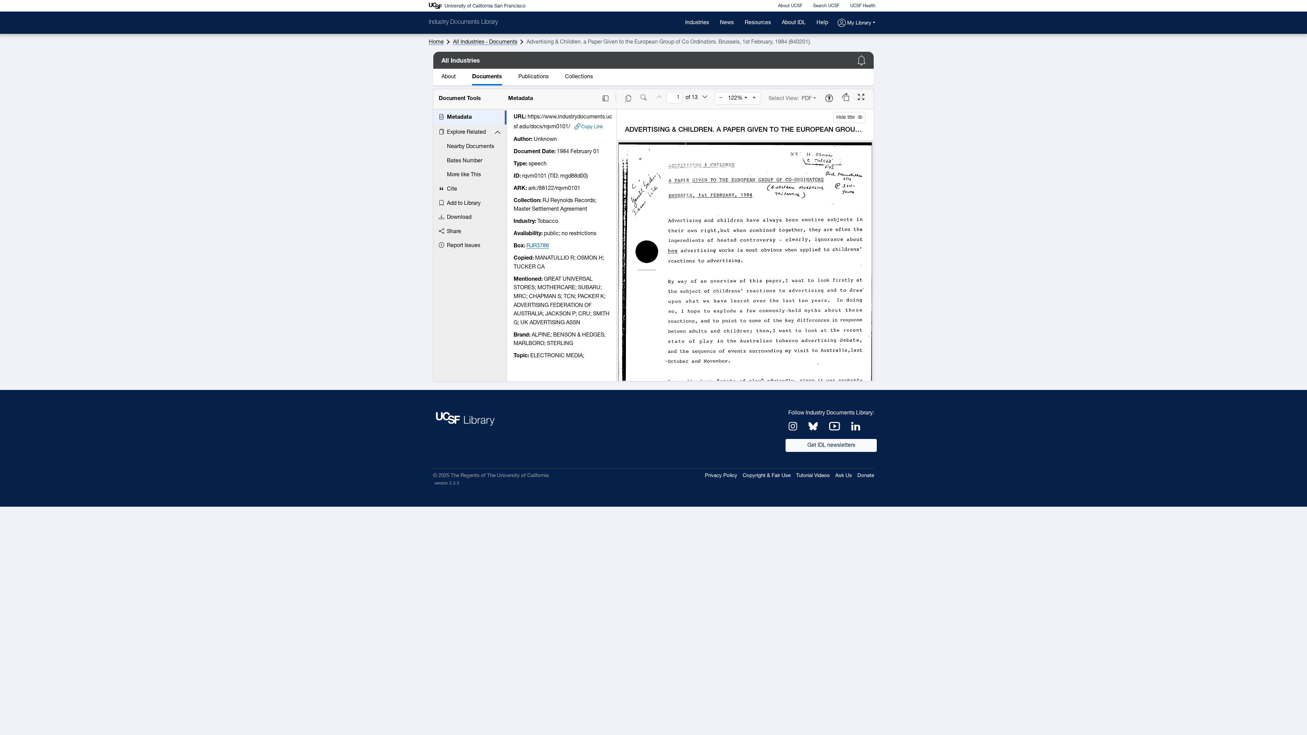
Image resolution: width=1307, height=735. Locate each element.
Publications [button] (533, 77)
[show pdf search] (643, 98)
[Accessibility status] (829, 99)
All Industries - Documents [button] (485, 42)
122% (735, 98)
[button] (856, 23)
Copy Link (592, 126)
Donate (865, 475)
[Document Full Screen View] (861, 98)
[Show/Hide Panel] (605, 98)
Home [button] (436, 42)
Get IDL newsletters (831, 445)
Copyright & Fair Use (767, 475)
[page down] (705, 97)
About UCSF (790, 6)
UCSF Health (862, 6)
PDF (807, 98)
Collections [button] (579, 77)
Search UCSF (826, 6)
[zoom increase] (754, 98)
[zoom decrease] (721, 98)
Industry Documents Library (463, 22)
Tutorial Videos (813, 475)
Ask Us (843, 475)
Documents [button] (487, 77)
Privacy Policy (721, 475)
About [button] (448, 77)
